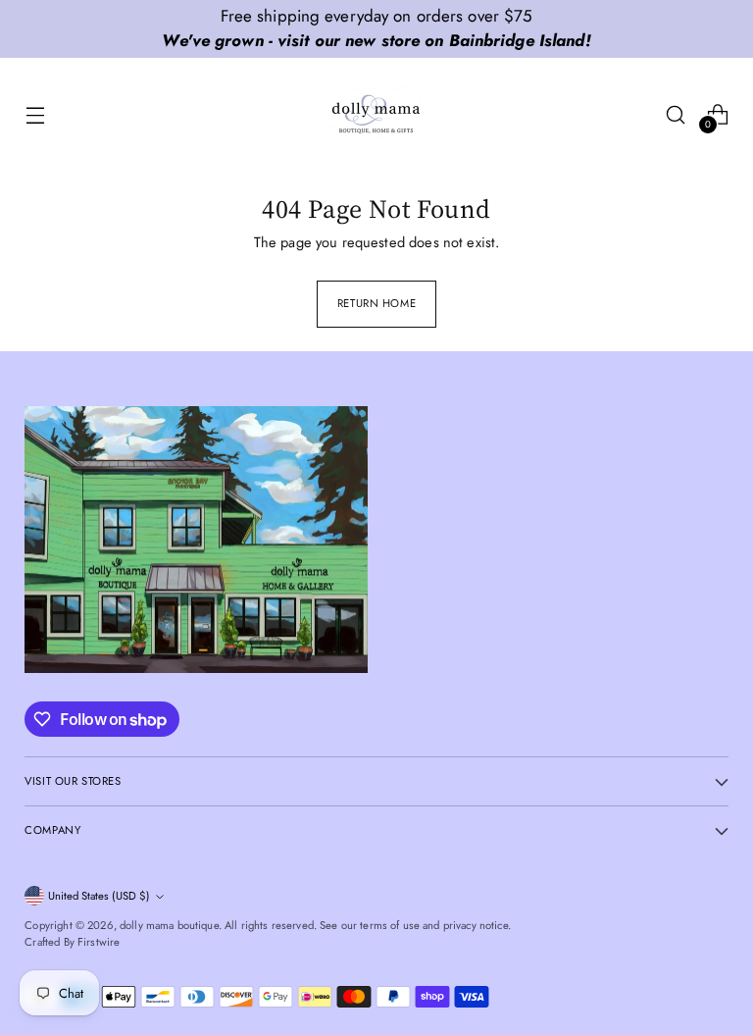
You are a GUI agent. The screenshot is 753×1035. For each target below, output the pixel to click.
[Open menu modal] (35, 114)
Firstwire (98, 942)
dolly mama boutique (169, 925)
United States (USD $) (99, 896)
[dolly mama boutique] (376, 115)
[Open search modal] (676, 114)
